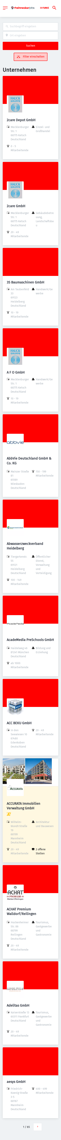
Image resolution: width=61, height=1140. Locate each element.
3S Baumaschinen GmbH (25, 282)
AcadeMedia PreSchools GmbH (30, 640)
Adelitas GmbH (18, 1005)
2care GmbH (16, 206)
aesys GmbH (16, 1082)
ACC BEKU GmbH (19, 723)
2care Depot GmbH (21, 120)
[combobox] (30, 26)
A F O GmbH (16, 372)
